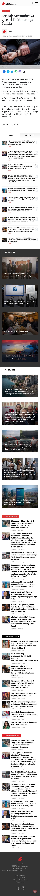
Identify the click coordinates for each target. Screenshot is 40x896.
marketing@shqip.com (15, 870)
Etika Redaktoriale (20, 878)
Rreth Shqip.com (20, 875)
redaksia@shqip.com (19, 868)
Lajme (5, 11)
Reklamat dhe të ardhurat (20, 880)
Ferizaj (16, 124)
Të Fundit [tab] (10, 135)
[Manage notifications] (35, 891)
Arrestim (6, 124)
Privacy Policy (20, 882)
